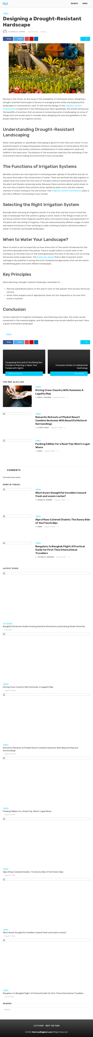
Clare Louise (43, 427)
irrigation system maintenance (67, 190)
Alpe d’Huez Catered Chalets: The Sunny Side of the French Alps (62, 521)
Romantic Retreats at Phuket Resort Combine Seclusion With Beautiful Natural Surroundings (61, 420)
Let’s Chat (39, 1026)
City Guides (7, 623)
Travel (6, 13)
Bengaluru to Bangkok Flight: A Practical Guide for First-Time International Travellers (60, 550)
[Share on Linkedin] (36, 39)
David (40, 451)
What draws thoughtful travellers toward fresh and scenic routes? (60, 494)
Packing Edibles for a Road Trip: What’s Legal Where (62, 445)
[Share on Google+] (27, 39)
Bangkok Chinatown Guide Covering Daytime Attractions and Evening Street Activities (44, 626)
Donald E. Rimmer (17, 32)
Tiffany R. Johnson (46, 557)
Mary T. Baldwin (44, 397)
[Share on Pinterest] (31, 39)
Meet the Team (52, 1026)
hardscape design (45, 257)
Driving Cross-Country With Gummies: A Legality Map (59, 392)
